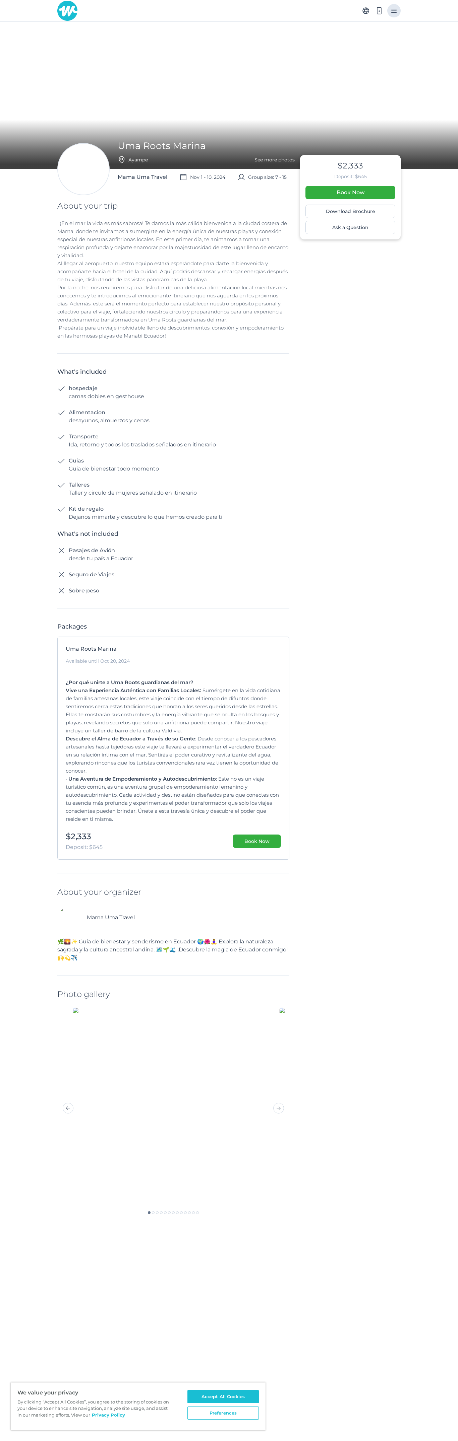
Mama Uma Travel (111, 917)
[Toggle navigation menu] (394, 10)
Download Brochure (350, 211)
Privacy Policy (108, 1415)
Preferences (223, 1413)
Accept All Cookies (223, 1396)
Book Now (350, 192)
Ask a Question (350, 227)
